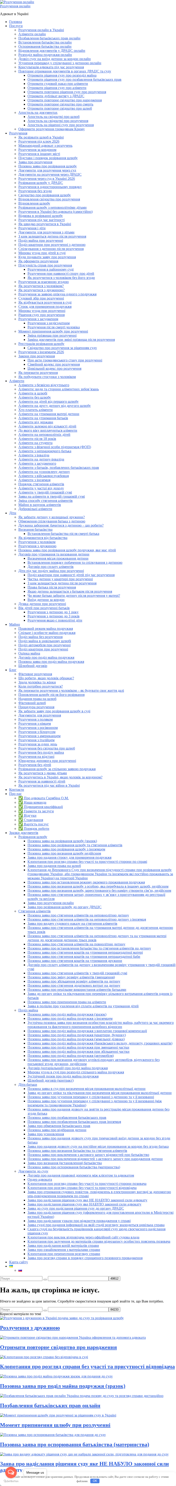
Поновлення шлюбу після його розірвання (51, 695)
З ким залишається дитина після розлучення (62, 583)
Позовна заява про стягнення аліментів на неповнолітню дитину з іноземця (87, 919)
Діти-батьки (27, 1084)
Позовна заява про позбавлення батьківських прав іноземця (74, 1122)
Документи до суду (33, 1171)
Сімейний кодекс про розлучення (54, 364)
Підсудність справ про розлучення (45, 265)
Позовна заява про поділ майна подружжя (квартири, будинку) (77, 1035)
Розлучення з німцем (34, 723)
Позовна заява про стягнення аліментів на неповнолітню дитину (78, 915)
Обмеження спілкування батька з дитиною (51, 521)
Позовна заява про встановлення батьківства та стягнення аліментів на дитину (89, 948)
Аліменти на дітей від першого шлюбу (48, 401)
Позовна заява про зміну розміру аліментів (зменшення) (71, 977)
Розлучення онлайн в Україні (41, 30)
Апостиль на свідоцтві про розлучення (58, 121)
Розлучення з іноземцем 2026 (41, 352)
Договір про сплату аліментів (51, 567)
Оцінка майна (29, 653)
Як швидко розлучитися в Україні (44, 224)
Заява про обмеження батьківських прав (59, 1126)
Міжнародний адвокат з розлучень (45, 145)
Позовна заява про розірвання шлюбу (47, 166)
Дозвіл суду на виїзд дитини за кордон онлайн (54, 59)
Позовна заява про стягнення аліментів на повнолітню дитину (76, 944)
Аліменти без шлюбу (34, 397)
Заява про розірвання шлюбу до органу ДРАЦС (65, 907)
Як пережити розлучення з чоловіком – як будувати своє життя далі (71, 690)
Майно (14, 624)
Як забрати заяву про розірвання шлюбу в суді (54, 711)
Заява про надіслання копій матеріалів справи (63, 1245)
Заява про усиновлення (46, 1134)
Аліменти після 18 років (37, 439)
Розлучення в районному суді (51, 269)
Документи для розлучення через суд (47, 170)
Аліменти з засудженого (37, 463)
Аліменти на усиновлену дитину (44, 472)
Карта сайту (18, 1262)
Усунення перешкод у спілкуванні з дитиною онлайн (59, 63)
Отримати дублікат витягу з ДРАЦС (56, 96)
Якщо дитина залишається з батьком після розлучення (70, 591)
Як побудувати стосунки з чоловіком (47, 377)
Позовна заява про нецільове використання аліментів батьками (77, 990)
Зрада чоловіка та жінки (37, 682)
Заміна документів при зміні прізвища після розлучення (71, 340)
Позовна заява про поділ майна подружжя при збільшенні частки (78, 1051)
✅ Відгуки (27, 815)
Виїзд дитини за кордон (46, 600)
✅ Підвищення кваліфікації (40, 807)
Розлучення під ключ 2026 (38, 141)
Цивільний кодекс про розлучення (54, 368)
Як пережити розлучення (38, 373)
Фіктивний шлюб (32, 703)
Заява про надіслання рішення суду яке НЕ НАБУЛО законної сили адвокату (87, 1200)
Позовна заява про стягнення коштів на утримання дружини (75, 961)
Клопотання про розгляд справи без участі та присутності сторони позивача (87, 1184)
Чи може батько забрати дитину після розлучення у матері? (74, 595)
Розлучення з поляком (35, 719)
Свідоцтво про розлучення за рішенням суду (62, 348)
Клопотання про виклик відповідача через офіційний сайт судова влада (83, 1237)
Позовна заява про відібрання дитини (57, 1130)
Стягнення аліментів (34, 911)
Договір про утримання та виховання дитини (53, 554)
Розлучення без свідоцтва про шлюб (46, 748)
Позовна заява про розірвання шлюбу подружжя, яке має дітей (67, 550)
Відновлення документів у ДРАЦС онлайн (51, 51)
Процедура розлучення (36, 707)
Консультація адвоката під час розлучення (51, 67)
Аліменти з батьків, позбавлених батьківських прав (58, 467)
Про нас (15, 794)
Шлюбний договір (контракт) (51, 1080)
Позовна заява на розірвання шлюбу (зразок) (62, 841)
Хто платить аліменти (35, 410)
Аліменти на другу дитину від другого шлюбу (54, 406)
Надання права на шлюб (37, 699)
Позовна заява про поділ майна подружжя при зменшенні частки (78, 1047)
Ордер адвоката (40, 1179)
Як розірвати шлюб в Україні (41, 137)
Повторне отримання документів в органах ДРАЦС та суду (64, 71)
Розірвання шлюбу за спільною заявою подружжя (57, 769)
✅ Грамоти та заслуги (36, 811)
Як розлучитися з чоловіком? (41, 286)
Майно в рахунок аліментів (39, 505)
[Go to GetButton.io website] (11, 1481)
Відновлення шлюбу (34, 203)
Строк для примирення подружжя (45, 306)
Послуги (16, 26)
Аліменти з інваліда (33, 455)
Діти (12, 513)
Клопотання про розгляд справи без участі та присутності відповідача (82, 1188)
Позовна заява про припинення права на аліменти (67, 1002)
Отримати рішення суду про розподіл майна (62, 75)
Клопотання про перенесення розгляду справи (64, 1254)
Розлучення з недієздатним (49, 323)
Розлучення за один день (37, 744)
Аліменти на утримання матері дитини (48, 414)
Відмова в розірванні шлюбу (40, 216)
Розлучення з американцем (39, 736)
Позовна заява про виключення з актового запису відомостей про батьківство (88, 1155)
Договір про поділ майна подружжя (46, 657)
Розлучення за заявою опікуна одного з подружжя (57, 294)
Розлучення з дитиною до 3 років (54, 616)
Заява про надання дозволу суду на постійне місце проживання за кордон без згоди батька (98, 1146)
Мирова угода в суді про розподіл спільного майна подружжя (76, 1072)
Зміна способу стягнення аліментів (45, 501)
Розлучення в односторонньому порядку (50, 187)
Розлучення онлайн (15, 6)
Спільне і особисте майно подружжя (46, 633)
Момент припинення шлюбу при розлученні (53, 331)
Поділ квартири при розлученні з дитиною (51, 245)
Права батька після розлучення (52, 587)
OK (95, 1481)
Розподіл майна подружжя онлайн (45, 55)
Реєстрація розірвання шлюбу (41, 344)
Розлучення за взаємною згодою (43, 282)
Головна (15, 22)
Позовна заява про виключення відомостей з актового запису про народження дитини (95, 1159)
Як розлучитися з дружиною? (41, 290)
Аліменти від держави (35, 422)
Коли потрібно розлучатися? (40, 686)
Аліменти (16, 381)
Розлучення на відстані (36, 756)
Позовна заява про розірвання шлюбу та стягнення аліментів (75, 845)
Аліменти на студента (35, 443)
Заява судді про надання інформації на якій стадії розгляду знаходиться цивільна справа (96, 1225)
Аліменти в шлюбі (32, 393)
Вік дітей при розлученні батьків (44, 608)
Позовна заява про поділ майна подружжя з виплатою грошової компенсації (87, 1031)
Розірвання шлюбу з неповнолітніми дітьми (52, 207)
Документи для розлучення (39, 715)
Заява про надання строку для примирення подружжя (69, 857)
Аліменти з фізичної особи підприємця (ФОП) (54, 447)
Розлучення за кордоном (37, 150)
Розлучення (18, 133)
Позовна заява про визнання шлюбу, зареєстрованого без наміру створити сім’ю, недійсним (99, 890)
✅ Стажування (30, 820)
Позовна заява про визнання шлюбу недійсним (64, 853)
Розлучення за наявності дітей (41, 781)
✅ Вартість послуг (33, 824)
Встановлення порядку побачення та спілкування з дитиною (75, 562)
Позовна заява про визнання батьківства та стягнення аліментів (77, 1151)
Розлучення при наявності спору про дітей (61, 273)
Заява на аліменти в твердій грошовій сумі (51, 496)
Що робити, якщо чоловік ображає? (46, 678)
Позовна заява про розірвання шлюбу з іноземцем (66, 849)
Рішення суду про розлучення (41, 315)
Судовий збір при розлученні (41, 298)
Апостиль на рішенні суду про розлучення (61, 125)
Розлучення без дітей (34, 765)
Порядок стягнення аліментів (41, 484)
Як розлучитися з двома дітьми (42, 773)
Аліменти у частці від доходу (41, 488)
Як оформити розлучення (38, 261)
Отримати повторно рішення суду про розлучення (67, 92)
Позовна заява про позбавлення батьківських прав (67, 1117)
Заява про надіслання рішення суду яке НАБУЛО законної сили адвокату (84, 1204)
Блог (12, 670)
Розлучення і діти (32, 228)
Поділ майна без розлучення (40, 637)
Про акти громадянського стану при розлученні (65, 360)
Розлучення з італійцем (36, 740)
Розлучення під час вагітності (41, 220)
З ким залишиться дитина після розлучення (52, 236)
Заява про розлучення (35, 162)
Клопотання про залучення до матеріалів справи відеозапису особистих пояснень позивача (99, 1241)
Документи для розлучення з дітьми (46, 232)
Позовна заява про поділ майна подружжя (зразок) (67, 1014)
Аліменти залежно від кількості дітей (47, 426)
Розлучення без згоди (35, 191)
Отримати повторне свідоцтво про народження (65, 100)
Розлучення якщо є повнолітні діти (55, 620)
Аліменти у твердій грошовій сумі (45, 492)
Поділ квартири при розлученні (43, 649)
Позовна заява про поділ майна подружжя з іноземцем (70, 1018)
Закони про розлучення (36, 356)
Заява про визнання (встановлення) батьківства (65, 1163)
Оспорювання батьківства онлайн (45, 46)
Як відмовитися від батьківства (42, 538)
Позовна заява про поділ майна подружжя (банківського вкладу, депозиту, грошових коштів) (100, 1043)
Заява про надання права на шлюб (54, 866)
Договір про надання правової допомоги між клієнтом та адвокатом (81, 1175)
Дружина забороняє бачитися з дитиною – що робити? (61, 525)
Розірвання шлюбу (32, 837)
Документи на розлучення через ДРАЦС (50, 174)
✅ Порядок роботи (33, 828)
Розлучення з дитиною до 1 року (53, 612)
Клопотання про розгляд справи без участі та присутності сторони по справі (87, 862)
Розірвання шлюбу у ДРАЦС (40, 183)
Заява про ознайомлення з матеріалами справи (64, 1250)
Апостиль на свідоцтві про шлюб (54, 117)
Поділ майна (28, 1010)
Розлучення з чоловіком (36, 542)
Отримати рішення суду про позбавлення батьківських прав (74, 79)
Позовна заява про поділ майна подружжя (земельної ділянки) (76, 1039)
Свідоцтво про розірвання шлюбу (44, 195)
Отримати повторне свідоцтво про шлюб (60, 108)
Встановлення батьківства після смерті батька (63, 534)
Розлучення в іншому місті (39, 154)
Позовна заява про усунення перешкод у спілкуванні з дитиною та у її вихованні (91, 1097)
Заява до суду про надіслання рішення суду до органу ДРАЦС (76, 1208)
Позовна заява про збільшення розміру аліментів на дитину (74, 981)
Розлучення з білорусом (36, 732)
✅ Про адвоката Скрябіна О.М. (43, 798)
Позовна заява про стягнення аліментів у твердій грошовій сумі (77, 973)
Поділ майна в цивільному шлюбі (44, 641)
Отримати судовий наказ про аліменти (58, 84)
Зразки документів (23, 833)
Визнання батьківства (35, 529)
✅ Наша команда (32, 802)
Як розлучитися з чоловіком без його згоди (61, 278)
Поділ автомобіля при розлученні (44, 645)
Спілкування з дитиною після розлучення (51, 249)
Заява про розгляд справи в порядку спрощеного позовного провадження (85, 1258)
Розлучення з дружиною (37, 546)
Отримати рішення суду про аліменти (57, 88)
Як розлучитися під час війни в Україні (49, 785)
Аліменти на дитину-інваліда (41, 459)
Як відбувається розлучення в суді (45, 302)
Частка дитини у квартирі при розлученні (60, 579)
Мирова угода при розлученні (41, 311)
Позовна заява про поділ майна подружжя (51, 662)
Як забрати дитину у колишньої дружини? (51, 517)
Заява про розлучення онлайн (51, 903)
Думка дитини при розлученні (42, 604)
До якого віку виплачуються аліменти (47, 430)
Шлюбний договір (32, 666)
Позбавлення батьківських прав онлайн (49, 38)
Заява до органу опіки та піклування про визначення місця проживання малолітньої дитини (100, 1093)
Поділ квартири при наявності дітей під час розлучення (71, 575)
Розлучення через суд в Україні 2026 (46, 179)
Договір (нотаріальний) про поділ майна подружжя (68, 1068)
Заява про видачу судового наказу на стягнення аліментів (72, 923)
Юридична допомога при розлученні (47, 761)
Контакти (16, 790)
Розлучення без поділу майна (41, 752)
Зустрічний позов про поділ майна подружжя (63, 1076)
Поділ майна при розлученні (40, 240)
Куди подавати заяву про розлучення (47, 257)
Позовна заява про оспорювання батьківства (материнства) (74, 1167)
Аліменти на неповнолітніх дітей (44, 434)
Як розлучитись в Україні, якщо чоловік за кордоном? (60, 777)
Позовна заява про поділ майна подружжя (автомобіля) (71, 1056)
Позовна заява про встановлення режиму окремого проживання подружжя (86, 882)
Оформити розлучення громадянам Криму (51, 129)
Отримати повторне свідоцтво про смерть (60, 104)
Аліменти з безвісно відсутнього (43, 385)
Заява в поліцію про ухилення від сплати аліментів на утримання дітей (83, 1006)
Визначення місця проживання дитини (58, 558)
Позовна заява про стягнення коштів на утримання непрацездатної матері (85, 952)
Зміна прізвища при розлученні (52, 335)
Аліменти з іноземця (34, 480)
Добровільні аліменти (35, 509)
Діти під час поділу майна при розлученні (51, 571)
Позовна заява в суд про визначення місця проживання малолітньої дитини (87, 1089)
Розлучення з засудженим (38, 319)
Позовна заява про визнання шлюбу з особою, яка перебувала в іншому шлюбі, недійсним (98, 886)
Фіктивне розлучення (35, 674)
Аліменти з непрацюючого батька (44, 451)
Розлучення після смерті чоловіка (54, 327)
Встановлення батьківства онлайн (45, 42)
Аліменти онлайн (32, 34)
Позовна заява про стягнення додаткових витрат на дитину (74, 985)
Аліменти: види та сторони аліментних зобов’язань (58, 389)
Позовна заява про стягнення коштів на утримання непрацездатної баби (84, 956)
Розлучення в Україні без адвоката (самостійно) (55, 212)
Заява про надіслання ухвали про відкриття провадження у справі (79, 1221)
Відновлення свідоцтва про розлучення (49, 199)
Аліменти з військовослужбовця (43, 476)
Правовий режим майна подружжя (45, 629)
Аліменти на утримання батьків (43, 418)
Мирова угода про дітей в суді (42, 253)
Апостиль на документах (38, 112)
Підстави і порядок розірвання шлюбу (48, 158)
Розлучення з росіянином (38, 728)
